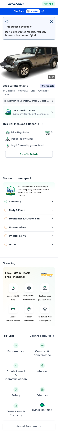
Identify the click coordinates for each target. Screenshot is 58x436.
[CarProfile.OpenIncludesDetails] (42, 124)
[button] (29, 61)
